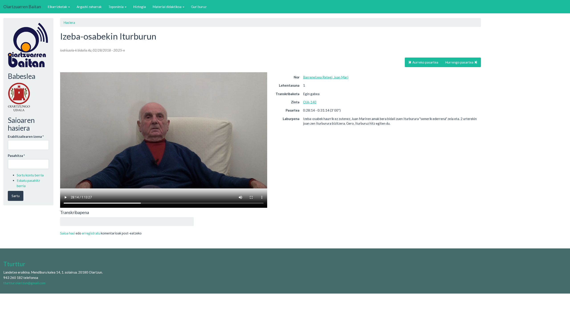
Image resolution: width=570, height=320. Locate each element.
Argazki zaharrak (89, 7)
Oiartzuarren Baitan (22, 6)
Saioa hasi (67, 233)
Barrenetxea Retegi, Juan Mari (325, 77)
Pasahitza (16, 156)
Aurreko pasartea (425, 62)
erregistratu (91, 233)
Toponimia (116, 7)
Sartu (16, 196)
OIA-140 (309, 102)
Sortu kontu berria (30, 175)
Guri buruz (198, 7)
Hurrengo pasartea (459, 62)
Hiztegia (139, 7)
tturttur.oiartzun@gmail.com (24, 283)
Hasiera (69, 22)
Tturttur (14, 264)
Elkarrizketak (58, 7)
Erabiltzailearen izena (26, 136)
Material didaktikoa (167, 7)
